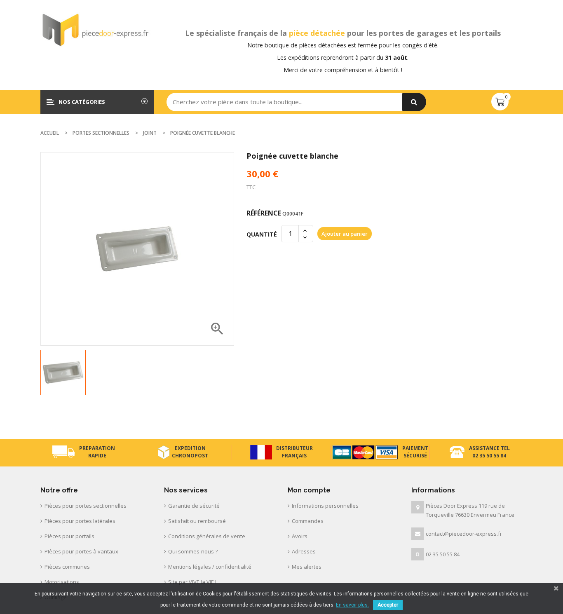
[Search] (414, 102)
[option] (63, 372)
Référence (263, 213)
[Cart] (500, 101)
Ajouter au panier (344, 233)
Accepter (388, 605)
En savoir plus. (352, 605)
